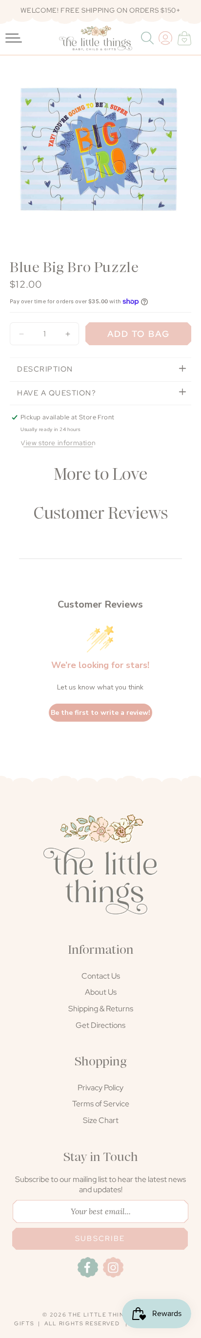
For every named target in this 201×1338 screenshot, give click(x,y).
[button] (148, 38)
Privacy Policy (100, 1087)
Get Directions (100, 1025)
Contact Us (100, 976)
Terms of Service (100, 1104)
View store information (58, 442)
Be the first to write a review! (100, 712)
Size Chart (101, 1120)
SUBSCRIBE (100, 1238)
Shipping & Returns (100, 1009)
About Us (101, 992)
